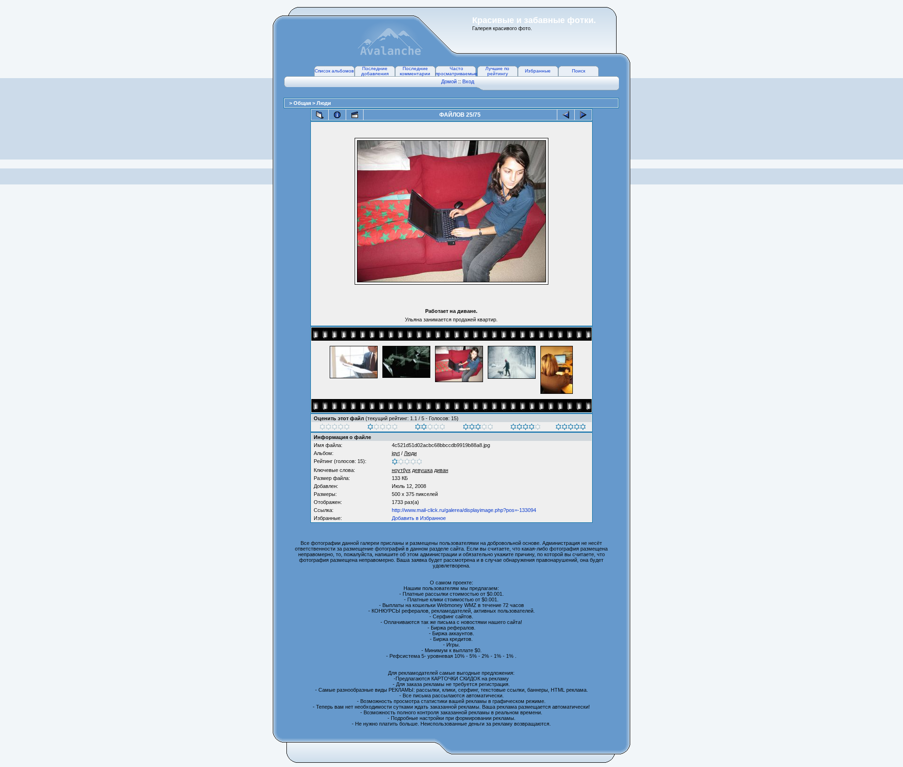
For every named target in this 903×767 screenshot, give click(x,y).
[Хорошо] (478, 428)
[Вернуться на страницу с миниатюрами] (319, 115)
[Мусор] (334, 428)
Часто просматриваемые (456, 71)
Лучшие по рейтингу (497, 71)
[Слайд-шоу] (354, 115)
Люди (324, 103)
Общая (302, 103)
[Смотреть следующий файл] (583, 115)
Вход (468, 81)
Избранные (538, 70)
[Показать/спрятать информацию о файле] (337, 115)
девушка (422, 470)
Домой (449, 81)
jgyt (396, 453)
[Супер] (570, 428)
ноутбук (401, 470)
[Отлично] (525, 428)
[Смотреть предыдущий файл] (565, 115)
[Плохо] (382, 428)
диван (441, 470)
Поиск (578, 70)
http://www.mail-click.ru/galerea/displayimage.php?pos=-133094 (464, 510)
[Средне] (430, 428)
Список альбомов (334, 70)
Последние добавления (374, 71)
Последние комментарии (415, 71)
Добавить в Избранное (419, 518)
